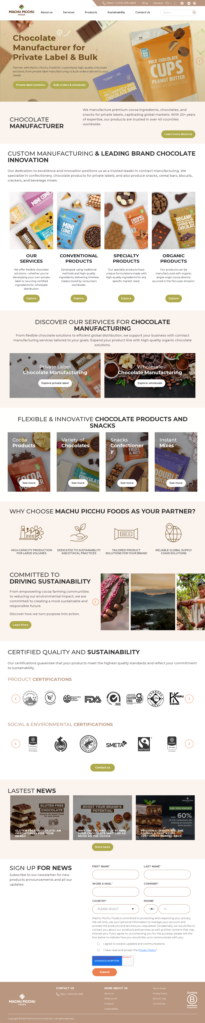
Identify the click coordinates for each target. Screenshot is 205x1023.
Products (91, 12)
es (167, 3)
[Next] (198, 602)
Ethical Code (159, 998)
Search (194, 12)
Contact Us (142, 12)
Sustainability (116, 12)
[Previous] (95, 602)
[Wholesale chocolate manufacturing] (149, 375)
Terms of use (159, 988)
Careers (158, 3)
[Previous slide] (5, 61)
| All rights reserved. (64, 1018)
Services (68, 12)
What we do (110, 998)
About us (47, 12)
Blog (145, 3)
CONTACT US (65, 988)
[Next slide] (199, 61)
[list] (102, 61)
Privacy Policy (147, 950)
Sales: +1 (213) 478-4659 (121, 2)
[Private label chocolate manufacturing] (55, 375)
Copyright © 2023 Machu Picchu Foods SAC (30, 1018)
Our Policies (159, 1003)
